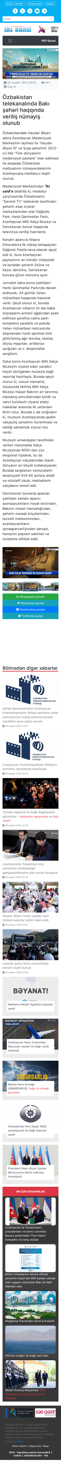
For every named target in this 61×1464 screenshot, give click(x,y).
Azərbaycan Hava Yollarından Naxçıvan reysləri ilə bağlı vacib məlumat (28, 1046)
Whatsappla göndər (32, 596)
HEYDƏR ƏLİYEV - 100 (36, 1455)
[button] (55, 547)
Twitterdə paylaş (32, 616)
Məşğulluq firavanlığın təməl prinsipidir (30, 1321)
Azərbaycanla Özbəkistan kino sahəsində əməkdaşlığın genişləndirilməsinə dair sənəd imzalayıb (30, 868)
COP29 (17, 1455)
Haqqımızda (35, 3)
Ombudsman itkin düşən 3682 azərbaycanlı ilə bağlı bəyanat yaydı (27, 1130)
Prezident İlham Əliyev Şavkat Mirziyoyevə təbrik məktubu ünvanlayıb (27, 1172)
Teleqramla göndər (31, 603)
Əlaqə (50, 3)
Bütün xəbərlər (15, 3)
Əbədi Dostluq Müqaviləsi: (25, 1394)
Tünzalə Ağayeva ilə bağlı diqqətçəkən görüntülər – (30, 816)
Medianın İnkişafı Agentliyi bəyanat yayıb (30, 1006)
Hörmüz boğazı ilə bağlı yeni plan (26, 1355)
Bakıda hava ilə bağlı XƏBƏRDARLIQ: (28, 1088)
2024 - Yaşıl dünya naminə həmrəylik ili (29, 1452)
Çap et (11, 86)
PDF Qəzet (49, 40)
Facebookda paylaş (32, 609)
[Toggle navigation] (10, 40)
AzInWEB (19, 1441)
